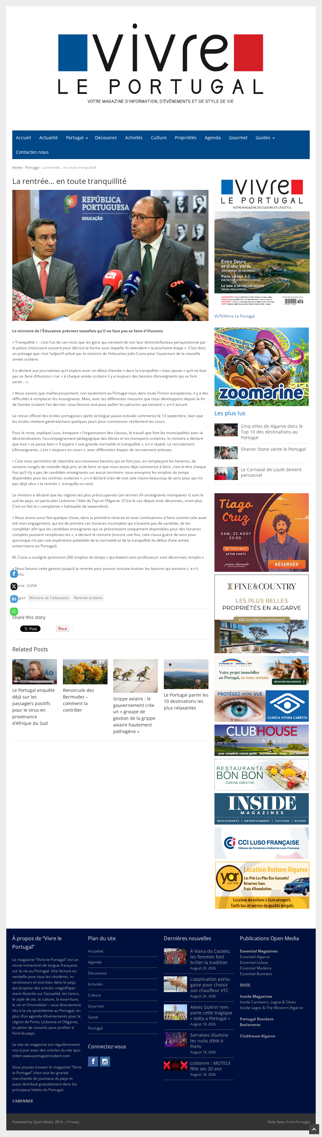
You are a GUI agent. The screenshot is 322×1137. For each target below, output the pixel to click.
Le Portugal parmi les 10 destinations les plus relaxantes (186, 701)
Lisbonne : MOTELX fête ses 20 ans (210, 1066)
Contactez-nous (32, 152)
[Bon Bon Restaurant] (261, 774)
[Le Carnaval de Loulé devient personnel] (226, 478)
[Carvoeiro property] (261, 614)
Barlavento (250, 1024)
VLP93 (219, 316)
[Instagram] (105, 1062)
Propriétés (186, 138)
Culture (159, 138)
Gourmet (238, 138)
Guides (263, 138)
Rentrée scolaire (88, 597)
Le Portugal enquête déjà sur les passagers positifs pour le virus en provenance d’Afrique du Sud (33, 706)
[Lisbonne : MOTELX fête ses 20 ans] (175, 1069)
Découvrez (106, 138)
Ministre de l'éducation (49, 597)
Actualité (48, 138)
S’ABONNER (22, 1101)
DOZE (245, 985)
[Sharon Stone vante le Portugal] (226, 458)
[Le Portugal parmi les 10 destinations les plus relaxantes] (186, 674)
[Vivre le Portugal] (161, 64)
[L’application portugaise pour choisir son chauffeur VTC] (175, 990)
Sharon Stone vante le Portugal (273, 449)
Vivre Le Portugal (240, 316)
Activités (134, 138)
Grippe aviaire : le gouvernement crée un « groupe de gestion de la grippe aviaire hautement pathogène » (134, 715)
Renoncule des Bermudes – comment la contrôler (78, 700)
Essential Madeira (255, 968)
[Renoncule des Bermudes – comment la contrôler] (85, 672)
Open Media (43, 1121)
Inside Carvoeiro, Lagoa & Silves (268, 1002)
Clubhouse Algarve (257, 1036)
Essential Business (256, 973)
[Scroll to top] (314, 1129)
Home (17, 167)
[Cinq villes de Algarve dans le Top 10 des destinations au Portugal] (226, 435)
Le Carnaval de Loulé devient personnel (271, 472)
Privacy (73, 1121)
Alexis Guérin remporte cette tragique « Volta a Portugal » (211, 1012)
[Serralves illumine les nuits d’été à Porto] (175, 1045)
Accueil (23, 138)
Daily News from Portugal (289, 1121)
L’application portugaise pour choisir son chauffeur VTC (210, 984)
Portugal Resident (257, 1019)
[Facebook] (93, 1062)
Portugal (75, 138)
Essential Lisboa (254, 962)
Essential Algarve (255, 956)
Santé (93, 1017)
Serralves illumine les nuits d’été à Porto (209, 1040)
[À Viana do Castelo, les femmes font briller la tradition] (175, 962)
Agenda (213, 138)
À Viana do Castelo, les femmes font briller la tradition (210, 956)
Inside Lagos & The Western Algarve (271, 1007)
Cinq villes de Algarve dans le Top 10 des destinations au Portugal (272, 431)
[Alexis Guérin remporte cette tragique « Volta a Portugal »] (175, 1018)
